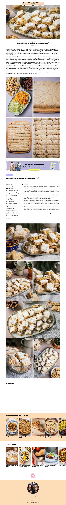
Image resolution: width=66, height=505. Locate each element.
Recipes (25, 5)
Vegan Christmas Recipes (29, 41)
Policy (38, 502)
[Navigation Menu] (42, 3)
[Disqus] (33, 397)
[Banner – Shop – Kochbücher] (33, 165)
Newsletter (28, 502)
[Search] (24, 3)
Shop (33, 5)
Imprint (36, 502)
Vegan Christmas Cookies (37, 41)
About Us (40, 5)
